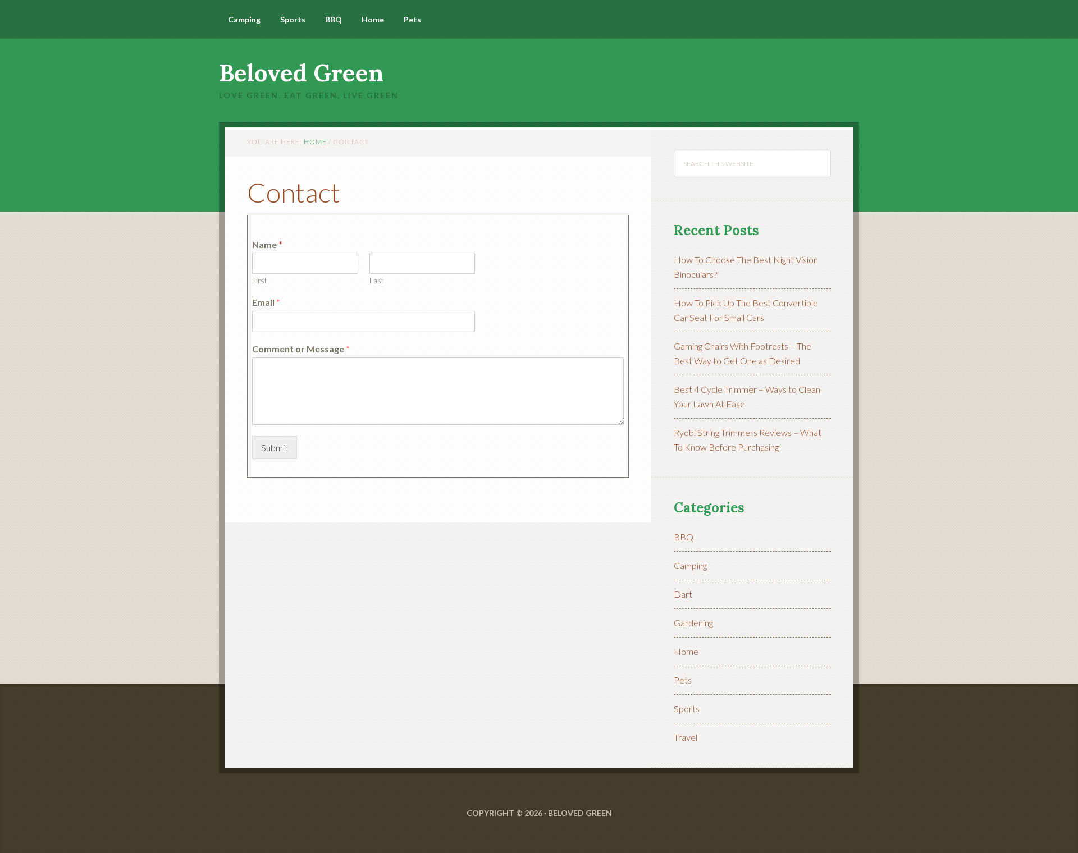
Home (686, 651)
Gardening (693, 622)
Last (376, 280)
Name (267, 244)
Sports (687, 708)
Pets (683, 680)
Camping (690, 565)
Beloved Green (301, 73)
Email (266, 302)
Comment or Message (301, 348)
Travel (685, 737)
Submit (274, 447)
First (259, 280)
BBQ (683, 536)
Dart (683, 594)
